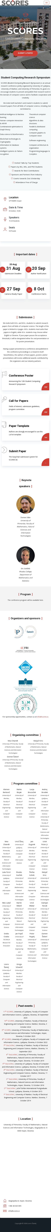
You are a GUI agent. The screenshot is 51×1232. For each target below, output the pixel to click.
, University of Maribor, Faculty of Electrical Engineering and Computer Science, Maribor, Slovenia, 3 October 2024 (25, 1024)
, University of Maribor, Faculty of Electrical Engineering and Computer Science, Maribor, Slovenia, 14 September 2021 (25, 1048)
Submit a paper (25, 53)
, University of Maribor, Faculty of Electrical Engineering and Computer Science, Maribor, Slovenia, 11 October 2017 (25, 1073)
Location (14, 197)
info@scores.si (42, 717)
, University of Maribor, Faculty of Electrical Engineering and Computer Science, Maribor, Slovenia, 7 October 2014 (25, 1097)
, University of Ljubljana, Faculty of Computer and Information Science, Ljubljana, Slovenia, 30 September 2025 (25, 1015)
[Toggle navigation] (46, 3)
